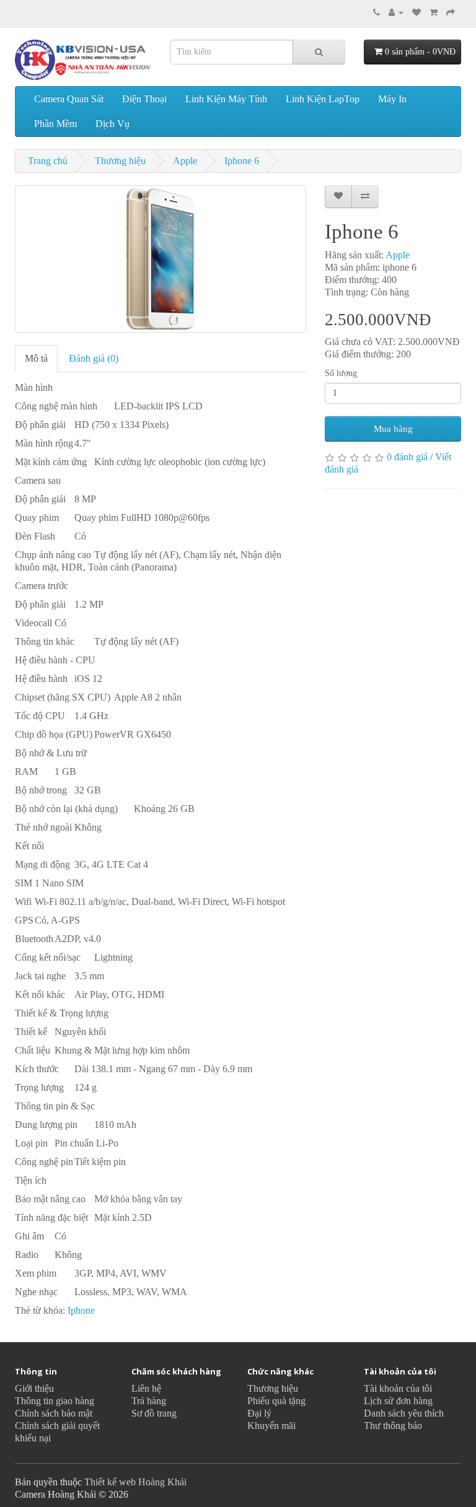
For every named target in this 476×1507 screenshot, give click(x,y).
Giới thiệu (34, 1388)
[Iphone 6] (160, 259)
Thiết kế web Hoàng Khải (135, 1482)
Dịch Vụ (112, 123)
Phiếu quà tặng (276, 1401)
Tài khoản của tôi (398, 1388)
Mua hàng (393, 429)
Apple (185, 160)
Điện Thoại (144, 99)
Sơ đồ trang (154, 1413)
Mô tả (36, 358)
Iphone (81, 1310)
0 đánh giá (407, 457)
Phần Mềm (55, 123)
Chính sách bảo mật (53, 1413)
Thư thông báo (393, 1425)
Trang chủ (48, 160)
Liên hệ (146, 1388)
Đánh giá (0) (93, 358)
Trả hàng (148, 1401)
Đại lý (259, 1413)
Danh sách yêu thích (404, 1413)
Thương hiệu (120, 160)
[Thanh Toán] (450, 12)
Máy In (392, 99)
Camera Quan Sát (69, 99)
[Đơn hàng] (434, 12)
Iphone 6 (241, 160)
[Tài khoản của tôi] (396, 12)
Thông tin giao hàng (54, 1401)
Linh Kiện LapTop (322, 99)
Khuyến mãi (271, 1425)
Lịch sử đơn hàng (398, 1401)
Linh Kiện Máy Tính (226, 99)
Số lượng (341, 373)
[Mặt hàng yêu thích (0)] (416, 12)
